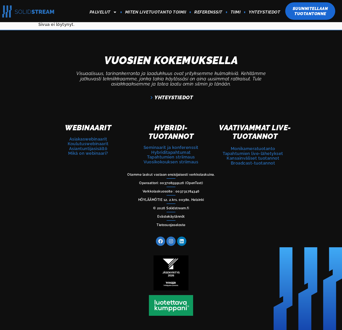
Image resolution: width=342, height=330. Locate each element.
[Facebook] (160, 241)
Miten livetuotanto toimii (155, 12)
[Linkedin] (181, 241)
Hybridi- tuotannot (171, 131)
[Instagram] (171, 241)
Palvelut (100, 12)
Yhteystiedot (264, 12)
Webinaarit (88, 127)
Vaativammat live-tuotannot (255, 131)
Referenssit (208, 12)
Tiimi (236, 12)
